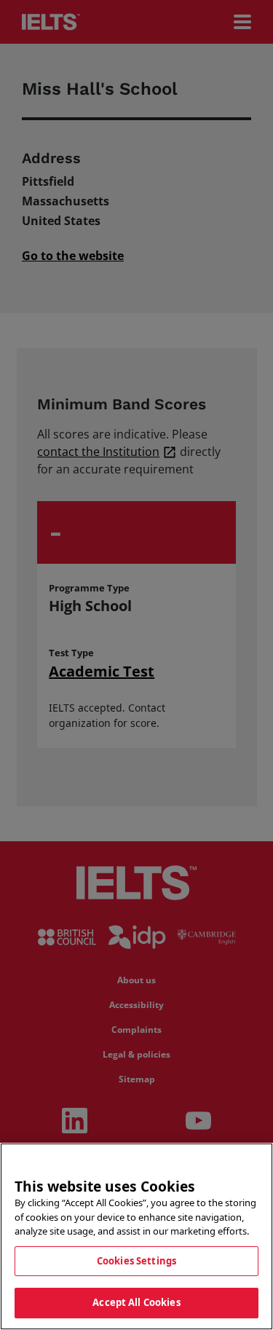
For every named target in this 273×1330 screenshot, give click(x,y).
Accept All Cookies (136, 1302)
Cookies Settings (136, 1260)
